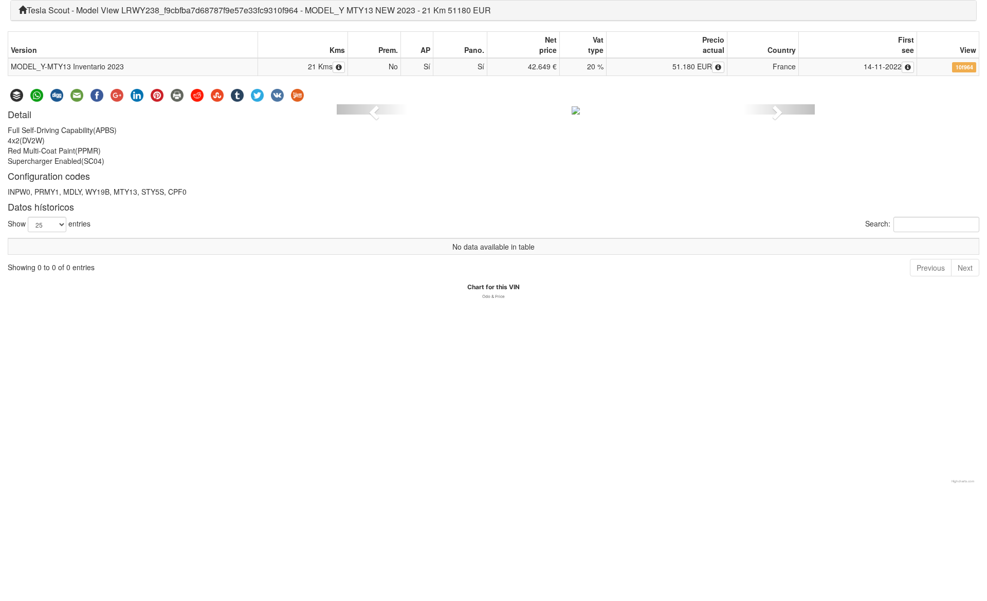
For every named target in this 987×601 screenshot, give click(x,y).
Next (965, 267)
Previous (931, 267)
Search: (877, 223)
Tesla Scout (48, 10)
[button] (373, 109)
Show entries (49, 223)
